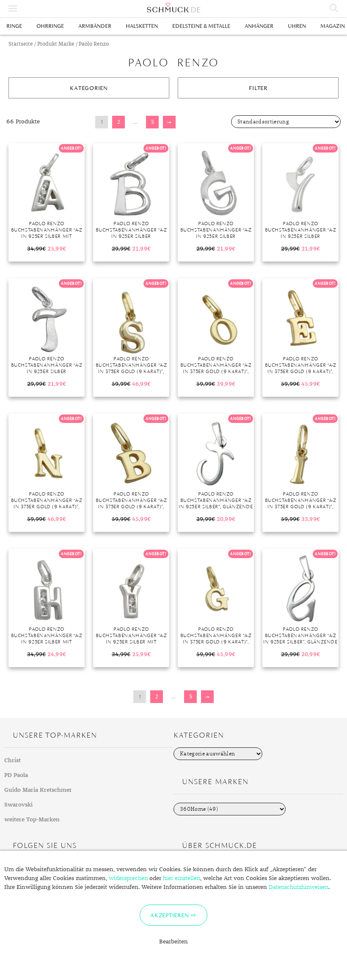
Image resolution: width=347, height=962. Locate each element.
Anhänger (259, 26)
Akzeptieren (169, 915)
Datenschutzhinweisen (298, 887)
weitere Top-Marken (32, 820)
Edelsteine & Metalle (201, 26)
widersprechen (128, 878)
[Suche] (334, 8)
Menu (12, 8)
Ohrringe (50, 26)
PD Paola (16, 775)
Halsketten (142, 26)
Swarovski (18, 805)
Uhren (297, 26)
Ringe (14, 26)
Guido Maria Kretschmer (38, 790)
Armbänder (94, 26)
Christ (12, 760)
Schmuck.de (173, 8)
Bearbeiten (173, 942)
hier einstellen (181, 878)
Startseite (20, 44)
